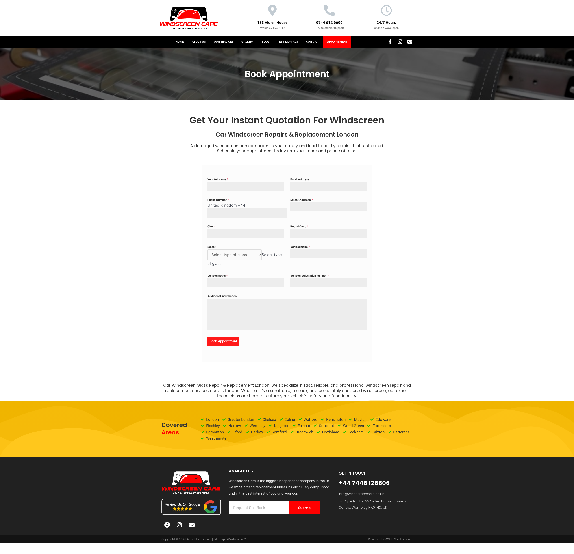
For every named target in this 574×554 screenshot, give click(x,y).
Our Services (223, 41)
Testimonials (287, 41)
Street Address (301, 199)
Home (180, 41)
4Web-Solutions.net (399, 539)
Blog (265, 41)
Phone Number (218, 199)
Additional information (222, 296)
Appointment (337, 41)
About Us (199, 41)
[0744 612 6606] (329, 10)
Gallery (247, 41)
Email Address (301, 179)
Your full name (217, 179)
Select (211, 247)
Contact (312, 41)
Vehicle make (300, 247)
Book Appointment (223, 341)
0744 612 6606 (329, 22)
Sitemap (219, 539)
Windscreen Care (238, 539)
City (211, 226)
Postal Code (299, 226)
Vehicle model (217, 275)
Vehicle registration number (309, 275)
